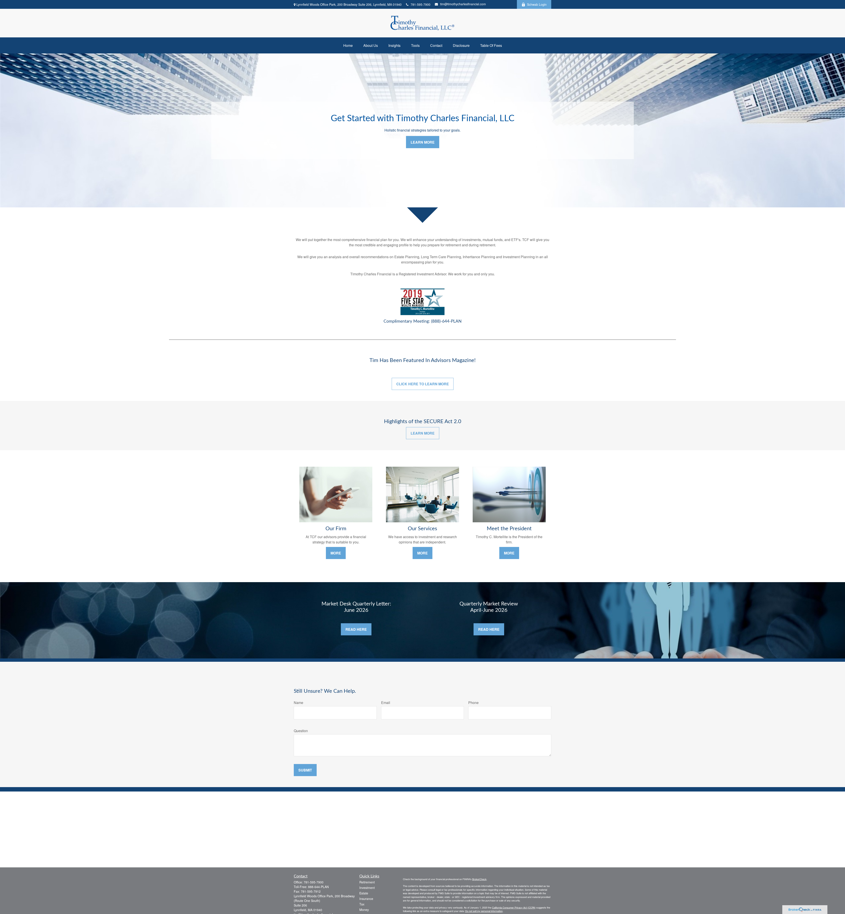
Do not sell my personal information (484, 911)
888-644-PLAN (318, 887)
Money (364, 909)
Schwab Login (537, 4)
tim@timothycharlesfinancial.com (463, 4)
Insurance (366, 898)
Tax (361, 904)
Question (301, 730)
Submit (305, 770)
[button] (348, 45)
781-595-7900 (420, 4)
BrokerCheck (479, 879)
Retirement (367, 882)
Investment (367, 887)
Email (385, 702)
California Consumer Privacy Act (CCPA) (514, 907)
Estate (363, 893)
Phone (473, 702)
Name (298, 702)
